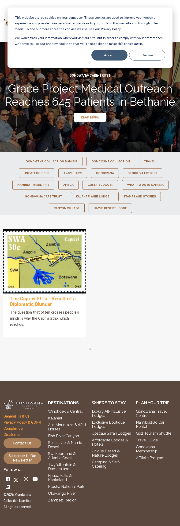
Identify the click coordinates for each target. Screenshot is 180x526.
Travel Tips (72, 173)
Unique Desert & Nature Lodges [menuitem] (106, 453)
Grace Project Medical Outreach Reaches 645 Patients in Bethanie (90, 95)
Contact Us (22, 443)
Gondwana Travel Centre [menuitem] (151, 413)
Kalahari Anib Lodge (92, 196)
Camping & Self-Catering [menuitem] (106, 464)
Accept (109, 55)
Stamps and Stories (139, 196)
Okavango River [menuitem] (62, 493)
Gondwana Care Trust (43, 196)
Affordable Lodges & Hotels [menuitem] (110, 442)
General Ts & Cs (17, 416)
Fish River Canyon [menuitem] (63, 436)
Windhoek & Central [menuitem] (65, 411)
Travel (149, 161)
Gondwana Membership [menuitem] (147, 449)
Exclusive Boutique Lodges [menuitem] (108, 424)
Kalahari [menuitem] (55, 418)
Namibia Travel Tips (33, 184)
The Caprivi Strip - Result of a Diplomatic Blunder (43, 301)
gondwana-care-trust (90, 75)
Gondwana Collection (110, 161)
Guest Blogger (100, 184)
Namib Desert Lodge (110, 208)
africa (68, 184)
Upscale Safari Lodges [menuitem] (111, 433)
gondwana (105, 173)
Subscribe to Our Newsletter (22, 458)
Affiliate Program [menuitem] (150, 458)
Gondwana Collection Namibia (52, 161)
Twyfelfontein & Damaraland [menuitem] (62, 467)
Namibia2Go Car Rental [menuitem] (150, 424)
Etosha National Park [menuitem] (66, 487)
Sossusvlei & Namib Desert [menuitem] (65, 445)
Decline (147, 55)
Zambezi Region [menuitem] (62, 500)
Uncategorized (36, 173)
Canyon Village (67, 208)
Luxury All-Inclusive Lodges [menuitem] (109, 413)
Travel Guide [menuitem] (147, 440)
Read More (44, 261)
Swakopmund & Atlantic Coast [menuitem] (62, 456)
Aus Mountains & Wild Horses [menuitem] (67, 427)
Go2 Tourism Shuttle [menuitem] (153, 433)
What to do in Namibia (145, 184)
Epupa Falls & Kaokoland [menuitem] (60, 478)
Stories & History (142, 173)
